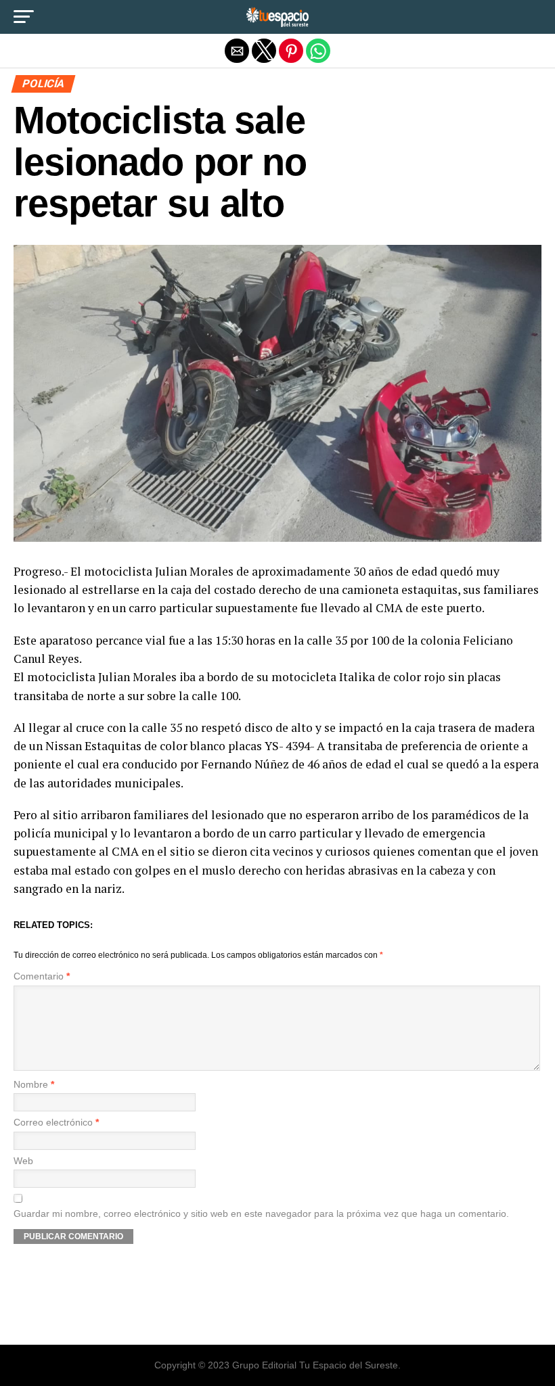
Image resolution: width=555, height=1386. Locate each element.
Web (23, 1161)
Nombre (34, 1085)
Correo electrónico (56, 1122)
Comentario (42, 976)
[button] (24, 17)
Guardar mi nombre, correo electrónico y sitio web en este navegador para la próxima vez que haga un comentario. (261, 1214)
